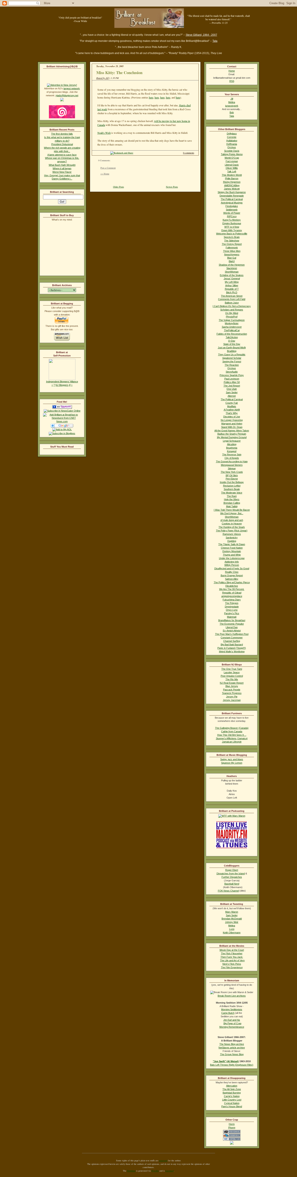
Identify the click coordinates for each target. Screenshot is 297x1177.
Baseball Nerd (231, 883)
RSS (231, 81)
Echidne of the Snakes (232, 275)
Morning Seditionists (231, 1009)
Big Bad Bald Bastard (232, 644)
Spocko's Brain (232, 237)
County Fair (231, 403)
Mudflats (231, 406)
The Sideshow (231, 240)
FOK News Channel (228, 890)
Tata (214, 40)
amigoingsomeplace (231, 596)
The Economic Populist (232, 623)
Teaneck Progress (232, 693)
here (151, 97)
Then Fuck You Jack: (231, 957)
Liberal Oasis (232, 164)
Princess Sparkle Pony (232, 375)
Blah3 (232, 261)
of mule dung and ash (231, 520)
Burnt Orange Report (232, 575)
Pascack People (231, 689)
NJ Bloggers (61, 385)
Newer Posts (172, 186)
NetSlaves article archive (232, 1047)
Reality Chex (232, 572)
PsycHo (155, 1170)
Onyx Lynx (232, 610)
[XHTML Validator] (231, 1139)
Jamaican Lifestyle (232, 741)
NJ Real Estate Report (232, 683)
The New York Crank (232, 472)
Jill (231, 98)
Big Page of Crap (232, 1023)
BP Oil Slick (232, 475)
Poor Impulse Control (232, 676)
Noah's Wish (104, 132)
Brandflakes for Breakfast (231, 620)
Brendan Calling (232, 503)
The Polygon (231, 603)
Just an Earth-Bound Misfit (232, 347)
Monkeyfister (232, 323)
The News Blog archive (231, 1044)
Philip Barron (231, 178)
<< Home (104, 173)
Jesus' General (232, 278)
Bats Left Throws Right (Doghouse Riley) (231, 1064)
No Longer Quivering (232, 420)
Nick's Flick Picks (231, 964)
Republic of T (232, 289)
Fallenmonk (232, 247)
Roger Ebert (231, 870)
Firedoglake (231, 206)
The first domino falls (62, 133)
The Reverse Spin (231, 454)
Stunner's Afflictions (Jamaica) (232, 738)
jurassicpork (231, 105)
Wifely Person (231, 565)
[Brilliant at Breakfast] (62, 408)
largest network (71, 88)
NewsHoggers (231, 254)
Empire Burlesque (231, 223)
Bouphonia (231, 447)
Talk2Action (232, 337)
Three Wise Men (231, 251)
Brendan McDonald (232, 918)
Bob (232, 112)
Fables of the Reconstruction (232, 333)
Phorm (231, 1127)
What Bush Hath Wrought (62, 165)
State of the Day (231, 344)
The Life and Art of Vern (232, 960)
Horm (232, 1124)
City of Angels (232, 458)
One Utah (232, 389)
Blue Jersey (231, 686)
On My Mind (231, 313)
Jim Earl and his (231, 1020)
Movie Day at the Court (232, 950)
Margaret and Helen (231, 423)
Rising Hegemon (231, 182)
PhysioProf (231, 316)
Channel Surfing (231, 641)
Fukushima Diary (232, 599)
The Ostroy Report (232, 244)
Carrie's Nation (232, 1096)
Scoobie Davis (231, 150)
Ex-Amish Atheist (232, 630)
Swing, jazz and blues (231, 759)
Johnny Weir (231, 922)
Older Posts (118, 186)
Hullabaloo (231, 140)
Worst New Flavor (62, 172)
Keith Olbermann (231, 932)
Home (232, 71)
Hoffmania (231, 144)
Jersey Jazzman (232, 700)
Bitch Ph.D (231, 292)
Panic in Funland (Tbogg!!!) (231, 648)
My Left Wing (232, 282)
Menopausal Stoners (232, 465)
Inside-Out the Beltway (232, 482)
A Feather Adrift (232, 409)
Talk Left (231, 171)
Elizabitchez (231, 586)
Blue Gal (231, 257)
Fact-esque (232, 161)
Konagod (231, 451)
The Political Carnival (232, 199)
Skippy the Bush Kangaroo (232, 192)
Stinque (232, 468)
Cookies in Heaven (232, 523)
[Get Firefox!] (231, 1136)
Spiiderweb (231, 209)
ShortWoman (232, 271)
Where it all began (62, 168)
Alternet (232, 396)
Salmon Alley (231, 579)
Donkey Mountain (231, 551)
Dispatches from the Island (231, 873)
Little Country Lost (231, 1099)
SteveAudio (232, 371)
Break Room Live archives (232, 995)
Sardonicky (232, 537)
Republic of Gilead (231, 592)
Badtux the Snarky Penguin (231, 433)
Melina (231, 102)
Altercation (231, 1085)
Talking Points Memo (232, 154)
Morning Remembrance (231, 1027)
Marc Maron (231, 912)
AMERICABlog (231, 185)
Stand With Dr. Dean (231, 427)
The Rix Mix (231, 679)
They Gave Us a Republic (231, 354)
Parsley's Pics (231, 613)
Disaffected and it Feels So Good (231, 568)
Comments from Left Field (231, 299)
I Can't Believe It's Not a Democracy (232, 306)
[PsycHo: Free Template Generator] (231, 1132)
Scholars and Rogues (231, 309)
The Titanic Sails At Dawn (231, 544)
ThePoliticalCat (232, 330)
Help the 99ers (231, 499)
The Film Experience (232, 967)
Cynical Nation (231, 1103)
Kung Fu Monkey (232, 220)
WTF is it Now (231, 227)
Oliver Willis (232, 168)
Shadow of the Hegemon (232, 264)
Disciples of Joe (231, 416)
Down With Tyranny (231, 230)
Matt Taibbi (231, 506)
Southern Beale (232, 489)
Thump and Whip (232, 554)
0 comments (188, 152)
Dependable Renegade (232, 195)
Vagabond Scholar (231, 358)
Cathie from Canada (231, 731)
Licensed (169, 1170)
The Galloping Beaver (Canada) (232, 728)
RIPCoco (232, 216)
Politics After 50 (232, 382)
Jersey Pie (231, 696)
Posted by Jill (102, 78)
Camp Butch (227, 1013)
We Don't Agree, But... (231, 513)
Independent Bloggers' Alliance (62, 381)
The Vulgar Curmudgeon (232, 320)
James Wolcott (232, 188)
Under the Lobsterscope (232, 558)
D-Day (231, 340)
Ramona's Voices (232, 534)
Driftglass (232, 133)
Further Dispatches (232, 877)
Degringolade (232, 606)
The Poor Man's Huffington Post (232, 634)
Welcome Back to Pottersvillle (231, 233)
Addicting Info (232, 561)
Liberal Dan (232, 627)
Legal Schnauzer (232, 440)
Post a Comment (108, 167)
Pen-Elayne (232, 478)
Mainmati (231, 617)
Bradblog (231, 351)
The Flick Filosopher (231, 953)
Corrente (231, 137)
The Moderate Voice (231, 492)
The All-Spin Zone (231, 1089)
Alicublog (231, 444)
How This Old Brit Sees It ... (231, 735)
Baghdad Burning (232, 1092)
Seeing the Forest (231, 361)
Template (131, 1170)
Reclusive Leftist (231, 485)
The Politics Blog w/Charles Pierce (232, 582)
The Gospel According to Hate (232, 461)
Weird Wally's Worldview (232, 651)
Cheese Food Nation (232, 547)
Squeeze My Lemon (231, 762)
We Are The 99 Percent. (231, 589)
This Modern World (232, 175)
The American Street (231, 296)
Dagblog (231, 541)
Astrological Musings (232, 202)
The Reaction (232, 365)
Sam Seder (232, 392)
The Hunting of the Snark (232, 527)
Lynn (231, 929)
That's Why (232, 413)
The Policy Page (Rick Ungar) (231, 530)
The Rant (232, 496)
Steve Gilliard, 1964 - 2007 (201, 34)
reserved (163, 1160)
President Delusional (62, 144)
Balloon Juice (232, 302)
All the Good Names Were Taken (231, 430)
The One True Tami (231, 669)
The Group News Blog (232, 1054)
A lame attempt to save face (62, 154)
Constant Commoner (232, 637)
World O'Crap (232, 157)
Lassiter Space (232, 672)
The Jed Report (232, 385)
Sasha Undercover (232, 327)
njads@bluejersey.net (67, 95)
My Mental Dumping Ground (232, 437)
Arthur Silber (231, 285)
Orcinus (231, 147)
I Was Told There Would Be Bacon (232, 510)
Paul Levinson (231, 378)
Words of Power (231, 213)
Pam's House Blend (231, 1106)
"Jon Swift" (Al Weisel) (226, 1061)
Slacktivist (231, 268)
